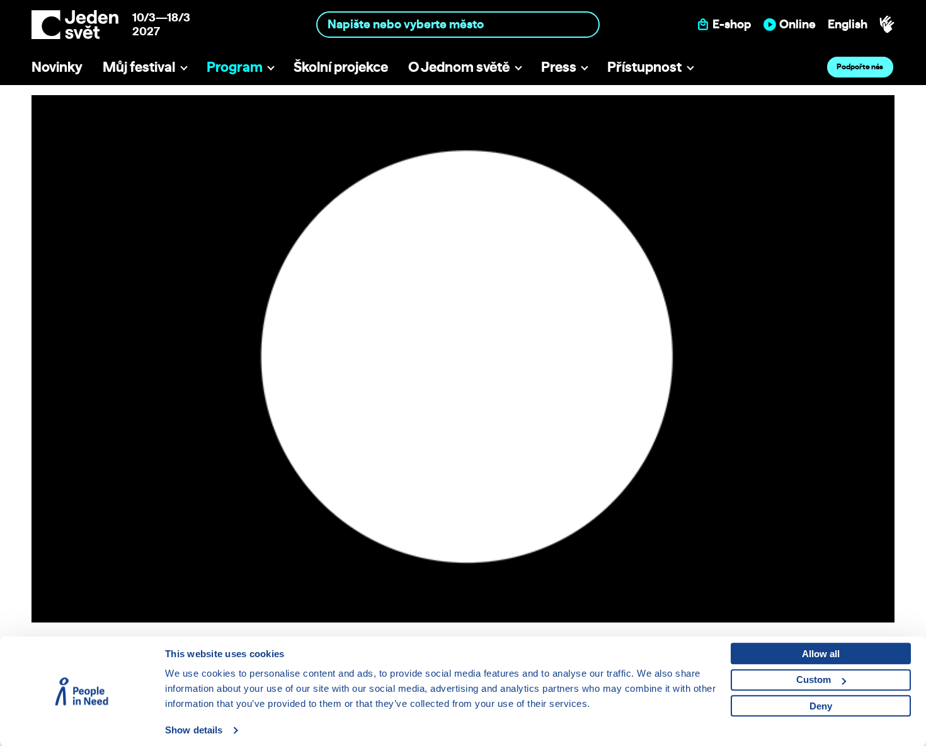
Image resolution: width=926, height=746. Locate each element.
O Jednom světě (459, 66)
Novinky (57, 66)
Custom (813, 679)
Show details (193, 730)
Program (235, 66)
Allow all (821, 653)
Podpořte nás (860, 66)
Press (558, 66)
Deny (820, 706)
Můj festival (139, 66)
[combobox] (458, 24)
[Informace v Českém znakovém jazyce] (887, 24)
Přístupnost (644, 66)
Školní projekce (341, 66)
